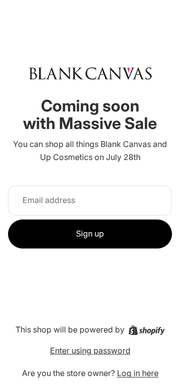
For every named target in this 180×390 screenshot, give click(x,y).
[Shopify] (146, 330)
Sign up (90, 233)
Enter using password (90, 351)
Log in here (137, 373)
